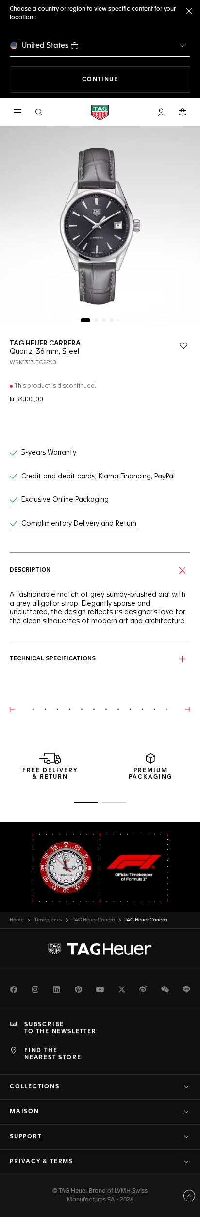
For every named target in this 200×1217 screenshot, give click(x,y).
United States (45, 45)
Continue (136, 79)
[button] (161, 112)
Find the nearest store (52, 1054)
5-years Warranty (48, 452)
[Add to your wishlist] (183, 346)
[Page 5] (118, 320)
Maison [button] (24, 1112)
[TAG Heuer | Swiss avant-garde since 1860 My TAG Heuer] (100, 949)
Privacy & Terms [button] (41, 1162)
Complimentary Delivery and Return (78, 523)
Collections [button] (35, 1087)
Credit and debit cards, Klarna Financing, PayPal (98, 476)
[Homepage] (100, 112)
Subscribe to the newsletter (60, 1028)
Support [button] (26, 1137)
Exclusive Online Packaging (65, 499)
